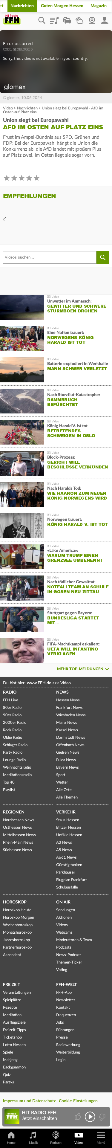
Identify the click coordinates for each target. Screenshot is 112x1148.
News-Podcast (68, 955)
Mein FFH (104, 18)
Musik (33, 1142)
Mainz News (66, 723)
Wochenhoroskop (18, 925)
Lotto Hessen (14, 1045)
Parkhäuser (65, 872)
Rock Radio (12, 730)
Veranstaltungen (17, 993)
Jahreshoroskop (16, 940)
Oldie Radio (12, 738)
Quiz (7, 1075)
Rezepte (10, 1008)
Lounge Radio (14, 760)
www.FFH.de (39, 683)
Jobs (60, 1023)
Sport (60, 775)
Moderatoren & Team (74, 940)
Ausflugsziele (14, 1023)
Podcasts (63, 947)
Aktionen (64, 918)
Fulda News (66, 760)
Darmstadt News (70, 738)
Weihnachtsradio (17, 768)
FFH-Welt (66, 985)
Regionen (13, 812)
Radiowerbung (68, 1045)
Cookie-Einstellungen (78, 1101)
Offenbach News (70, 745)
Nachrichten (22, 6)
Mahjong (10, 1060)
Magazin (98, 6)
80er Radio (12, 708)
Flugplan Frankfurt (71, 880)
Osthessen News (17, 828)
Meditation (12, 1015)
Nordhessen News (18, 820)
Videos (62, 925)
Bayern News (67, 768)
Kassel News (67, 730)
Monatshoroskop (17, 933)
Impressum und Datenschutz (29, 1101)
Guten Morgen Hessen (62, 6)
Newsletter (65, 1000)
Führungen (65, 1030)
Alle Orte (64, 790)
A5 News (64, 850)
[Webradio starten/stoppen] (90, 1117)
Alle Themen (67, 797)
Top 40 (9, 782)
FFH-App (64, 993)
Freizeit (11, 985)
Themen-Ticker (69, 962)
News (62, 692)
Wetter (79, 18)
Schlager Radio (15, 745)
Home (11, 1142)
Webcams (64, 933)
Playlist (54, 18)
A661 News (66, 858)
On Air (63, 902)
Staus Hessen (67, 820)
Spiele (8, 1052)
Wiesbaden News (71, 715)
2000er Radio (14, 723)
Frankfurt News (69, 708)
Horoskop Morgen (18, 918)
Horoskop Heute (17, 910)
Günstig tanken (69, 865)
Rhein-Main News (18, 843)
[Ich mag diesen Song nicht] (101, 1117)
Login (60, 1060)
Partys (8, 1082)
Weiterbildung (68, 1052)
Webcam (92, 18)
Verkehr (66, 812)
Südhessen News (17, 850)
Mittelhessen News (19, 835)
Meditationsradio (17, 775)
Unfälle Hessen (69, 835)
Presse (62, 1037)
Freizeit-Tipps (14, 1030)
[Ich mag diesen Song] (78, 1117)
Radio (9, 692)
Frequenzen (66, 1015)
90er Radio (12, 715)
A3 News (64, 843)
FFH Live (10, 700)
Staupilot (66, 18)
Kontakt (63, 1008)
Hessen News (68, 700)
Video (8, 108)
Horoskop (15, 902)
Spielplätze (12, 1000)
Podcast (56, 1142)
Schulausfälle (67, 887)
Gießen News (67, 753)
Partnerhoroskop (17, 947)
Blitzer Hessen (68, 828)
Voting (61, 970)
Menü (101, 1142)
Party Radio (12, 753)
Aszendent (12, 955)
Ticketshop (12, 1037)
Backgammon (14, 1067)
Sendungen (65, 910)
